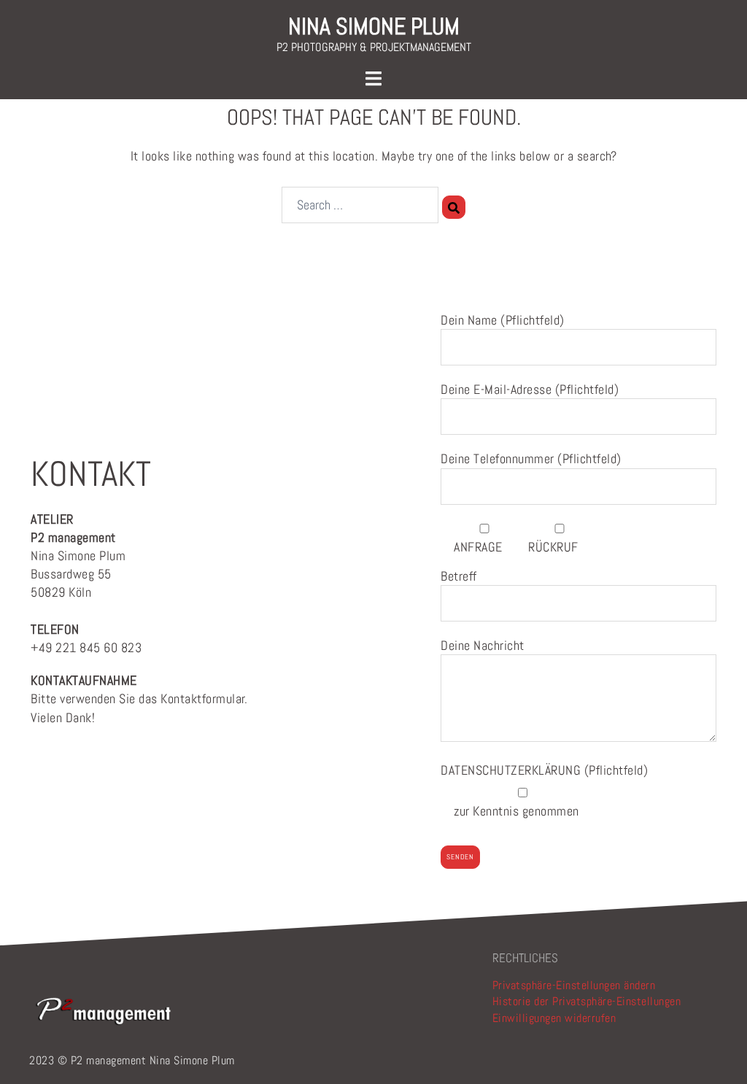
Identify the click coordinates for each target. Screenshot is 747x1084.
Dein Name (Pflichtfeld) (503, 319)
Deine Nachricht (483, 645)
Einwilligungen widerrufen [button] (554, 1018)
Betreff (459, 576)
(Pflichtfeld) (544, 770)
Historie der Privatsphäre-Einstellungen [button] (586, 1001)
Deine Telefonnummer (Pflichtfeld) (531, 458)
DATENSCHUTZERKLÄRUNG (512, 770)
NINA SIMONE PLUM (374, 26)
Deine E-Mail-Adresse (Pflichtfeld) (530, 389)
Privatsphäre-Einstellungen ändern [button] (574, 985)
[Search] (453, 207)
